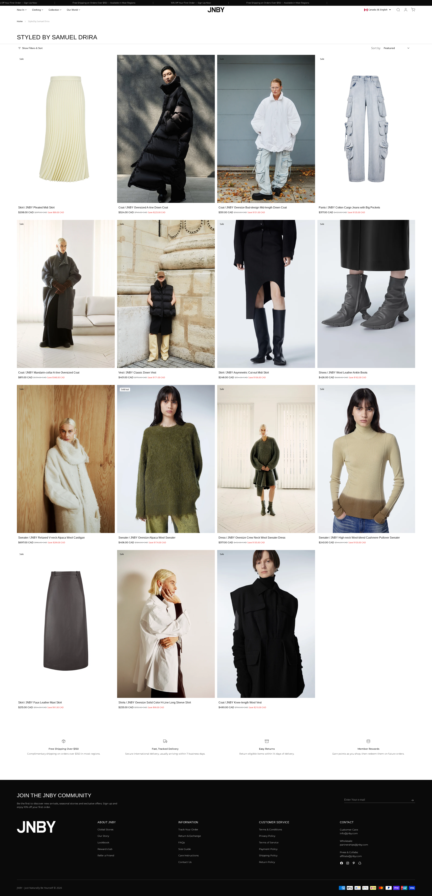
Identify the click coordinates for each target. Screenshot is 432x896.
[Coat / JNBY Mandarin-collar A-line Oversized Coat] (66, 294)
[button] (398, 10)
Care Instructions (188, 855)
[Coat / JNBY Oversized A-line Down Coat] (166, 129)
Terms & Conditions (270, 829)
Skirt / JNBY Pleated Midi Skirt (36, 207)
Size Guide (184, 849)
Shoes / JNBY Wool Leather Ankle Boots (343, 372)
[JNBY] (216, 9)
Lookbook (103, 842)
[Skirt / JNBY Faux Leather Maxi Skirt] (66, 624)
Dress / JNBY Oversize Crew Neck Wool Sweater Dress (252, 537)
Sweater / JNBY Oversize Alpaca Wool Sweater (146, 537)
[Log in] (406, 10)
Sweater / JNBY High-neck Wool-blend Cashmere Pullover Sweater (359, 537)
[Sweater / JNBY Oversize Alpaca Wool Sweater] (166, 459)
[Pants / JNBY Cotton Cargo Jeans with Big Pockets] (366, 129)
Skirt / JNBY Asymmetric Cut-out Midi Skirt (244, 372)
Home (20, 21)
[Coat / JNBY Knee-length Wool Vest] (266, 624)
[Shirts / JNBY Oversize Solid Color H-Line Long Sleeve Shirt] (166, 624)
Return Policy (267, 862)
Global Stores (105, 829)
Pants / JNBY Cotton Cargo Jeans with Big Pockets (349, 207)
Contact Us (185, 862)
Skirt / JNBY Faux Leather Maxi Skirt (40, 702)
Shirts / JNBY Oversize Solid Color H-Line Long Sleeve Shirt (154, 702)
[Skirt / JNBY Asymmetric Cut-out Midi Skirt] (266, 294)
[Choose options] (108, 196)
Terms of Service (268, 842)
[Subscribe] (412, 800)
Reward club (105, 849)
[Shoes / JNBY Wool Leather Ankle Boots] (366, 294)
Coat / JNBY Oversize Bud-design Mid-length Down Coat (253, 207)
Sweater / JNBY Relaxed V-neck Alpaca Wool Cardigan (51, 537)
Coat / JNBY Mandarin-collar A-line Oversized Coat (48, 372)
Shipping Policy (268, 855)
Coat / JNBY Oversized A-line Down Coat (143, 207)
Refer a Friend (106, 855)
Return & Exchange (189, 835)
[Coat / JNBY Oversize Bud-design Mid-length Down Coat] (266, 129)
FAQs (181, 842)
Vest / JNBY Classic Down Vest (137, 372)
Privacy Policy (267, 835)
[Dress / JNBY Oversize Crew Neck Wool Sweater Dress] (266, 459)
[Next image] (110, 129)
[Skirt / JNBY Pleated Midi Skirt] (66, 129)
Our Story (103, 835)
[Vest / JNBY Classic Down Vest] (166, 294)
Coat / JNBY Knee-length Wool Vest (240, 702)
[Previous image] (21, 129)
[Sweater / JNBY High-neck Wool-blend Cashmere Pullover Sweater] (366, 459)
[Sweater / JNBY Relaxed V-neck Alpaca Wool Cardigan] (66, 459)
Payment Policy (268, 849)
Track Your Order (188, 829)
